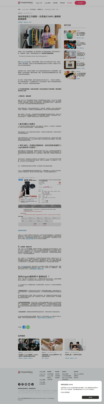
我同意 (90, 397)
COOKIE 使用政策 (65, 392)
